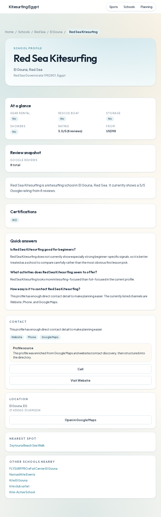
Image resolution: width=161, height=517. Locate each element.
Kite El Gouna (18, 480)
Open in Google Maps (80, 420)
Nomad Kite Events (22, 474)
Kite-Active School (22, 492)
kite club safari (19, 486)
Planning (146, 7)
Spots (113, 7)
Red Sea (39, 32)
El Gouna (56, 32)
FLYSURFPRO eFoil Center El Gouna (33, 468)
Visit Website (80, 380)
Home (9, 32)
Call (80, 369)
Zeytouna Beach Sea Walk (27, 445)
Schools (129, 7)
